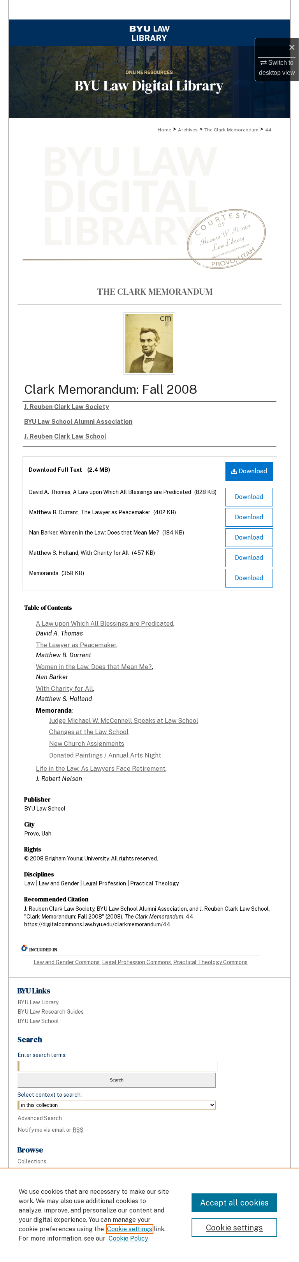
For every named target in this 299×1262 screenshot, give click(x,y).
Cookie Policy (128, 1238)
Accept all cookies (234, 1202)
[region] (149, 1215)
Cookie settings (129, 1229)
